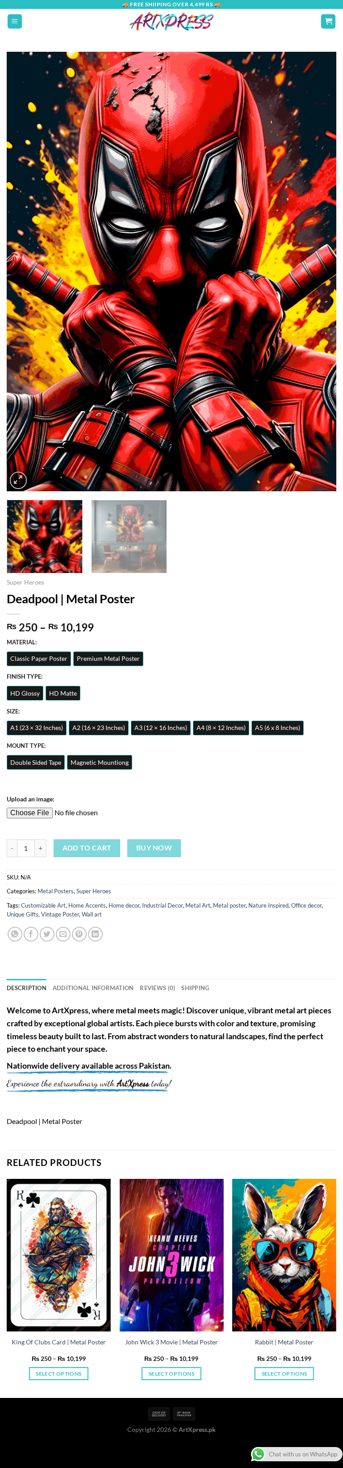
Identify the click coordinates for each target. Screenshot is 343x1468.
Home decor (124, 905)
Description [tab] (26, 987)
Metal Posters (56, 891)
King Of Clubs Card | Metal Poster (59, 1342)
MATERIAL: (22, 642)
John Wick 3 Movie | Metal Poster (171, 1342)
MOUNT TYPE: (26, 746)
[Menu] (15, 21)
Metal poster (229, 905)
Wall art (92, 914)
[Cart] (328, 21)
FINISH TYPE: (24, 677)
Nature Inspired (268, 905)
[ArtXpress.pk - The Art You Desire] (171, 21)
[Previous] (25, 271)
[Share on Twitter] (47, 934)
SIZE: (13, 712)
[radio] (39, 658)
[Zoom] (18, 480)
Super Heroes (25, 582)
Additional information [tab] (93, 987)
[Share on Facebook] (31, 934)
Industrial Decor (162, 905)
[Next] (318, 271)
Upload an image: (30, 799)
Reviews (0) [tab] (157, 987)
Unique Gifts (22, 914)
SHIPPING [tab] (195, 987)
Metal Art (197, 905)
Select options (58, 1374)
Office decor (306, 905)
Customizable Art (43, 905)
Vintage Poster (60, 914)
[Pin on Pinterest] (79, 934)
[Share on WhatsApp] (15, 934)
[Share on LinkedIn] (95, 934)
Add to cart (87, 848)
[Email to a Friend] (63, 934)
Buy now (154, 848)
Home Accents (87, 905)
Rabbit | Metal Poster (284, 1342)
